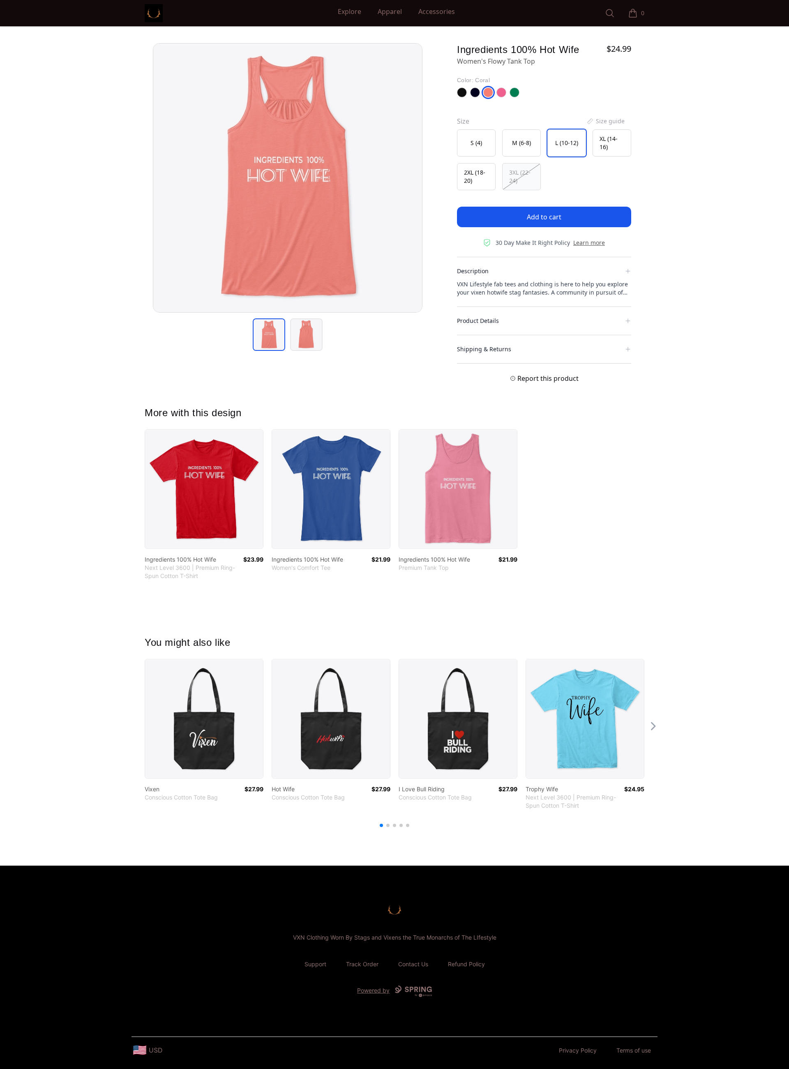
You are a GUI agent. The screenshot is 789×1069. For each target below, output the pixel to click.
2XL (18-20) (474, 176)
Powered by (373, 990)
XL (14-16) (609, 143)
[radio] (476, 143)
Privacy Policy (578, 1050)
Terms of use (633, 1050)
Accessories (436, 11)
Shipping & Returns (484, 349)
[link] (204, 489)
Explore (349, 11)
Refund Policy (466, 964)
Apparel (390, 11)
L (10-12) (566, 143)
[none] (605, 121)
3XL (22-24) (520, 176)
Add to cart (544, 216)
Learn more (589, 243)
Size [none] (463, 121)
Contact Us (413, 964)
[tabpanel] (287, 178)
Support (315, 964)
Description (473, 271)
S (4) (476, 143)
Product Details (478, 321)
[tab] (269, 334)
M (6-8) (521, 143)
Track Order (362, 964)
